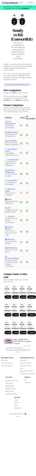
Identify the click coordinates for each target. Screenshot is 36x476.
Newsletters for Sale (26, 371)
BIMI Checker (9, 391)
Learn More (4, 360)
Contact (16, 403)
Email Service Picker (11, 380)
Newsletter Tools (25, 363)
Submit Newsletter (7, 366)
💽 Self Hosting (11, 248)
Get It (14, 22)
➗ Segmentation (11, 132)
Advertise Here (27, 346)
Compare (9, 297)
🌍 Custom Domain (9, 228)
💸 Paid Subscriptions (10, 123)
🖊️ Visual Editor (11, 180)
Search (31, 2)
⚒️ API (7, 208)
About (16, 400)
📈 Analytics (10, 216)
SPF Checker (9, 383)
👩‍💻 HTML (8, 199)
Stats (21, 368)
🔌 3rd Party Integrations (10, 171)
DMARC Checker (10, 388)
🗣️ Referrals (9, 239)
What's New (18, 408)
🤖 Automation (10, 141)
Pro (25, 380)
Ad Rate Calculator (11, 394)
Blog (15, 405)
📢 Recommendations (12, 257)
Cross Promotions (6, 363)
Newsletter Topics (26, 366)
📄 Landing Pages (12, 160)
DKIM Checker (9, 386)
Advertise (27, 382)
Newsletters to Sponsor (27, 374)
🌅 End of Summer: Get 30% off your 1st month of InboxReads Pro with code (16, 7)
